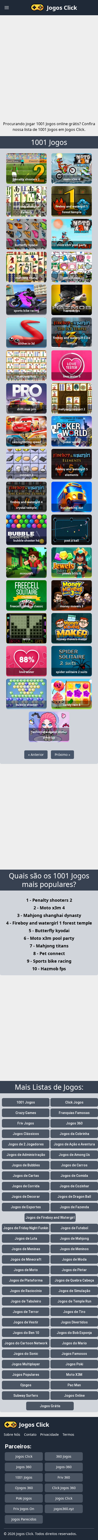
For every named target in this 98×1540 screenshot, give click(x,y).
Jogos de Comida (74, 1176)
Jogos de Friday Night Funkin (25, 1228)
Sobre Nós (12, 1434)
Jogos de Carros (74, 1165)
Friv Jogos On (23, 1508)
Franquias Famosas (74, 1113)
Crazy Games (25, 1113)
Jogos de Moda (74, 1259)
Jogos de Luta (26, 1238)
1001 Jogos (49, 142)
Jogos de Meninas (25, 1249)
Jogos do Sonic (25, 1354)
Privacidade (49, 1434)
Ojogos (25, 1385)
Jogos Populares (25, 1375)
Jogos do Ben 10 (26, 1333)
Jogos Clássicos (26, 1134)
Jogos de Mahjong (74, 1238)
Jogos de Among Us (74, 1155)
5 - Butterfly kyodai (49, 930)
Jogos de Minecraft (25, 1259)
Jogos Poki (74, 1364)
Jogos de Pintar (74, 1270)
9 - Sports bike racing (49, 961)
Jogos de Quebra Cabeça (74, 1280)
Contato (30, 1434)
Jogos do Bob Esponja (74, 1333)
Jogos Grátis (50, 1406)
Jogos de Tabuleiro (25, 1301)
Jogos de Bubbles (26, 1165)
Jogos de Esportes (26, 1207)
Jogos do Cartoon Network (25, 1343)
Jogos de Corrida (25, 1186)
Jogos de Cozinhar (74, 1186)
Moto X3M (74, 1375)
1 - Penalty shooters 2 (49, 900)
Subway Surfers (25, 1395)
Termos (68, 1434)
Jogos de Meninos (74, 1249)
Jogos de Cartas (26, 1176)
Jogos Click (23, 1456)
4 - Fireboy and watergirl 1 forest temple (49, 923)
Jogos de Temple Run (74, 1301)
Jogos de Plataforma (26, 1280)
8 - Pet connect (49, 953)
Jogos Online (74, 1395)
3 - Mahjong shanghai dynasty (49, 915)
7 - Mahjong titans (49, 946)
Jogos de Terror (26, 1312)
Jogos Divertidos (74, 1322)
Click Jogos (74, 1102)
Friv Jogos (25, 1123)
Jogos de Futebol (74, 1228)
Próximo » (62, 754)
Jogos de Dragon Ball (74, 1196)
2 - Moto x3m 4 (49, 908)
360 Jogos (63, 1456)
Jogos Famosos (74, 1354)
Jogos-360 (64, 1467)
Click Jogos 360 (64, 1488)
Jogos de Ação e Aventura (74, 1144)
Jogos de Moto (26, 1270)
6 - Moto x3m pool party (49, 938)
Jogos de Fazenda (74, 1207)
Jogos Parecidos (23, 1519)
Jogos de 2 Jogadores (26, 1144)
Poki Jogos (24, 1498)
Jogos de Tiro (74, 1312)
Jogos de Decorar (25, 1196)
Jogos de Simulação (74, 1291)
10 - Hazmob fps (49, 968)
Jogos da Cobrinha (74, 1134)
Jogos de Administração (25, 1155)
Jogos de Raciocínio (26, 1291)
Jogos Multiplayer (25, 1364)
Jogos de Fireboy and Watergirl (50, 1217)
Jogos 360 (74, 1123)
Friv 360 (64, 1477)
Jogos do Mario (74, 1343)
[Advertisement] (49, 67)
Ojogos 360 (24, 1488)
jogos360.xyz (64, 1508)
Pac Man (74, 1385)
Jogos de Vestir (25, 1322)
